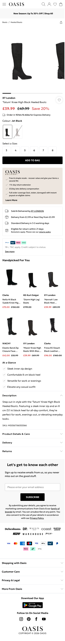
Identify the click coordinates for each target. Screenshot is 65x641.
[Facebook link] (35, 614)
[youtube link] (43, 614)
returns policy (45, 229)
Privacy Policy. (42, 513)
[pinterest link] (27, 614)
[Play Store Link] (31, 601)
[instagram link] (20, 614)
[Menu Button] (4, 4)
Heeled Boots (16, 22)
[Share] (59, 22)
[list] (31, 58)
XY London (8, 95)
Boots (4, 22)
